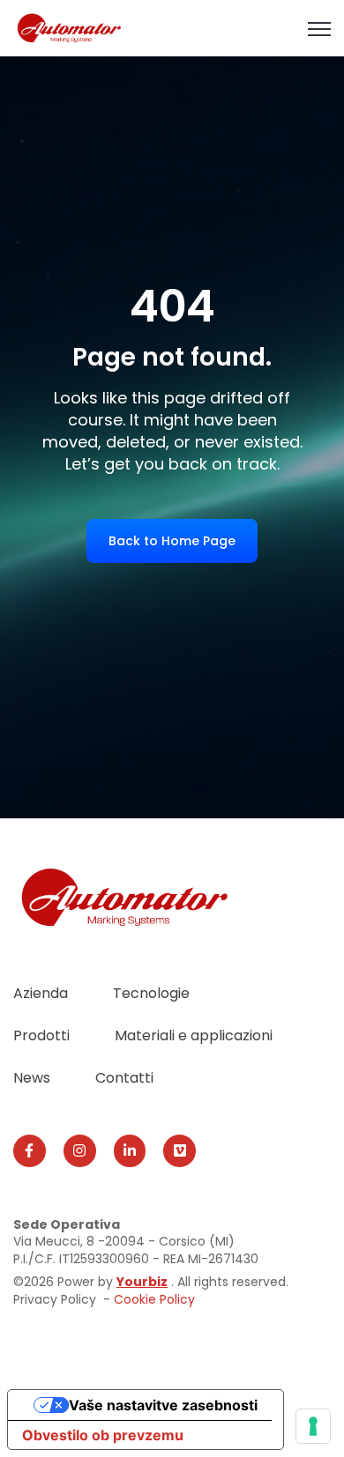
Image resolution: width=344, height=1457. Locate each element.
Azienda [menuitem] (40, 993)
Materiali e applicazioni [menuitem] (194, 1035)
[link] (70, 27)
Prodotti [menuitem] (41, 1035)
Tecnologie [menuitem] (151, 993)
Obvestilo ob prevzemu (102, 1435)
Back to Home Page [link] (172, 541)
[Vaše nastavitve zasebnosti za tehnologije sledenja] (313, 1426)
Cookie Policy (154, 1299)
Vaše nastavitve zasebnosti (163, 1405)
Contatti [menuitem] (124, 1078)
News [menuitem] (31, 1078)
